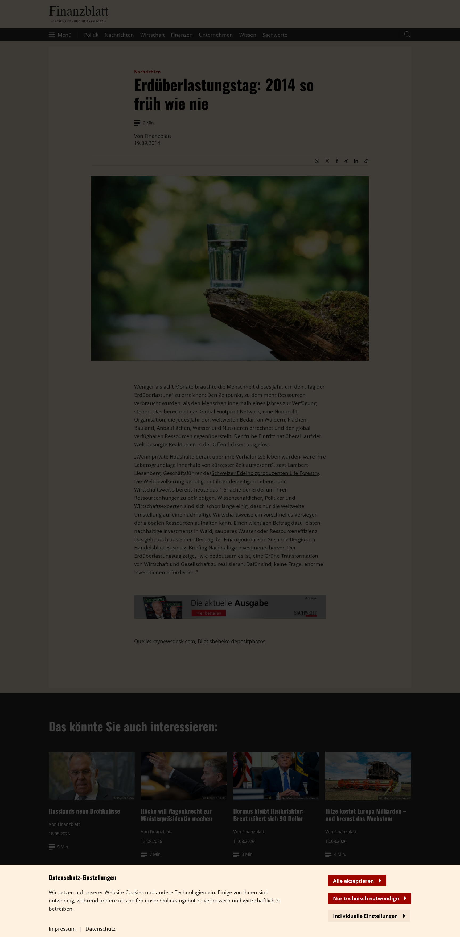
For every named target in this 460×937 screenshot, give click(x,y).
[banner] (230, 468)
